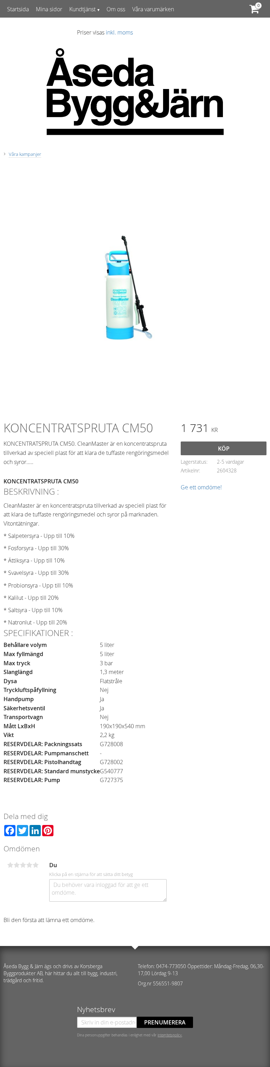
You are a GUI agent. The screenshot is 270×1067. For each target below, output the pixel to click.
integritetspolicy (170, 1035)
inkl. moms (119, 32)
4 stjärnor (29, 865)
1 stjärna (10, 865)
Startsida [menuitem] (18, 9)
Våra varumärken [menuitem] (153, 9)
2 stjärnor (16, 865)
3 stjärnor (23, 865)
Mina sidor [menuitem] (49, 9)
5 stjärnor (35, 865)
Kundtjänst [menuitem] (82, 9)
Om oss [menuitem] (116, 9)
